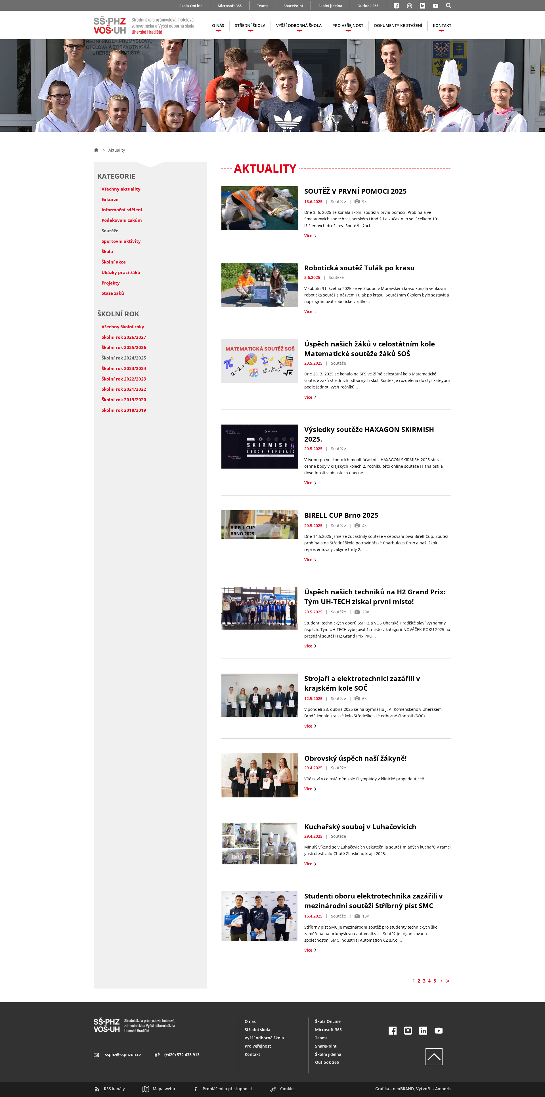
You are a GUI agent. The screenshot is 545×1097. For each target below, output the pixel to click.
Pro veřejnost (258, 1046)
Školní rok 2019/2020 (124, 399)
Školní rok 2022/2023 (124, 379)
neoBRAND (403, 1088)
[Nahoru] (416, 1056)
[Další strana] (441, 981)
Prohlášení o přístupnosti (227, 1088)
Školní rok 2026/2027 (124, 337)
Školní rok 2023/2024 (124, 368)
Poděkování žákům (122, 220)
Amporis (443, 1088)
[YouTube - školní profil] (439, 1031)
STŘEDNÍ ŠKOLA (250, 25)
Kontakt (252, 1054)
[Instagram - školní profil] (409, 5)
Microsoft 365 (230, 5)
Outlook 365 (367, 5)
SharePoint (293, 5)
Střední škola (257, 1029)
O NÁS (218, 25)
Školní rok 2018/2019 (124, 410)
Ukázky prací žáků (121, 272)
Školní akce (114, 262)
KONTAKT (442, 25)
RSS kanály (114, 1088)
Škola (107, 251)
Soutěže (110, 230)
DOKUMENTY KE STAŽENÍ (398, 25)
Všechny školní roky (123, 326)
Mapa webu (164, 1088)
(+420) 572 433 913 (182, 1054)
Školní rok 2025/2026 (124, 347)
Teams (262, 5)
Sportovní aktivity (121, 241)
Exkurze (110, 199)
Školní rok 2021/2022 (124, 389)
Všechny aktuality (121, 189)
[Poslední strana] (447, 981)
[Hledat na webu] (448, 5)
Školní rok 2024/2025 (124, 358)
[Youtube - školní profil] (435, 5)
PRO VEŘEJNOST (347, 25)
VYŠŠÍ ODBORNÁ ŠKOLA (299, 25)
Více (308, 235)
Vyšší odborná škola (264, 1037)
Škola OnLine (190, 5)
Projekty (111, 283)
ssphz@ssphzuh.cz (123, 1054)
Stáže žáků (113, 293)
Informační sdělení (122, 209)
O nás (250, 1021)
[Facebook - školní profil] (396, 5)
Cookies (287, 1088)
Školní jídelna (330, 5)
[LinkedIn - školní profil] (422, 5)
